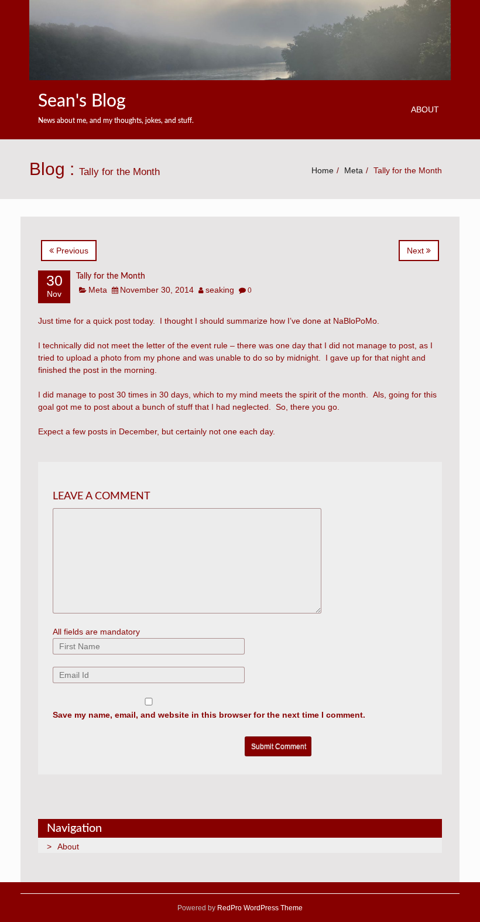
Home (322, 170)
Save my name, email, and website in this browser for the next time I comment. (209, 714)
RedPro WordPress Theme (259, 908)
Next (416, 250)
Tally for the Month (110, 276)
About (425, 109)
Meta (353, 170)
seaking (219, 289)
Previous (71, 250)
